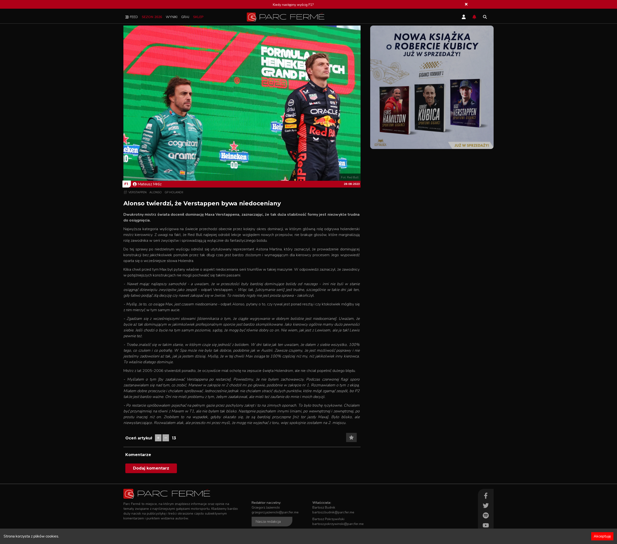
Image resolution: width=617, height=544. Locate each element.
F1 (126, 184)
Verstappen (137, 192)
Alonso (155, 192)
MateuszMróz (149, 184)
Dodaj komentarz (151, 468)
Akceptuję (602, 536)
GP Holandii (174, 192)
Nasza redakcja (268, 521)
